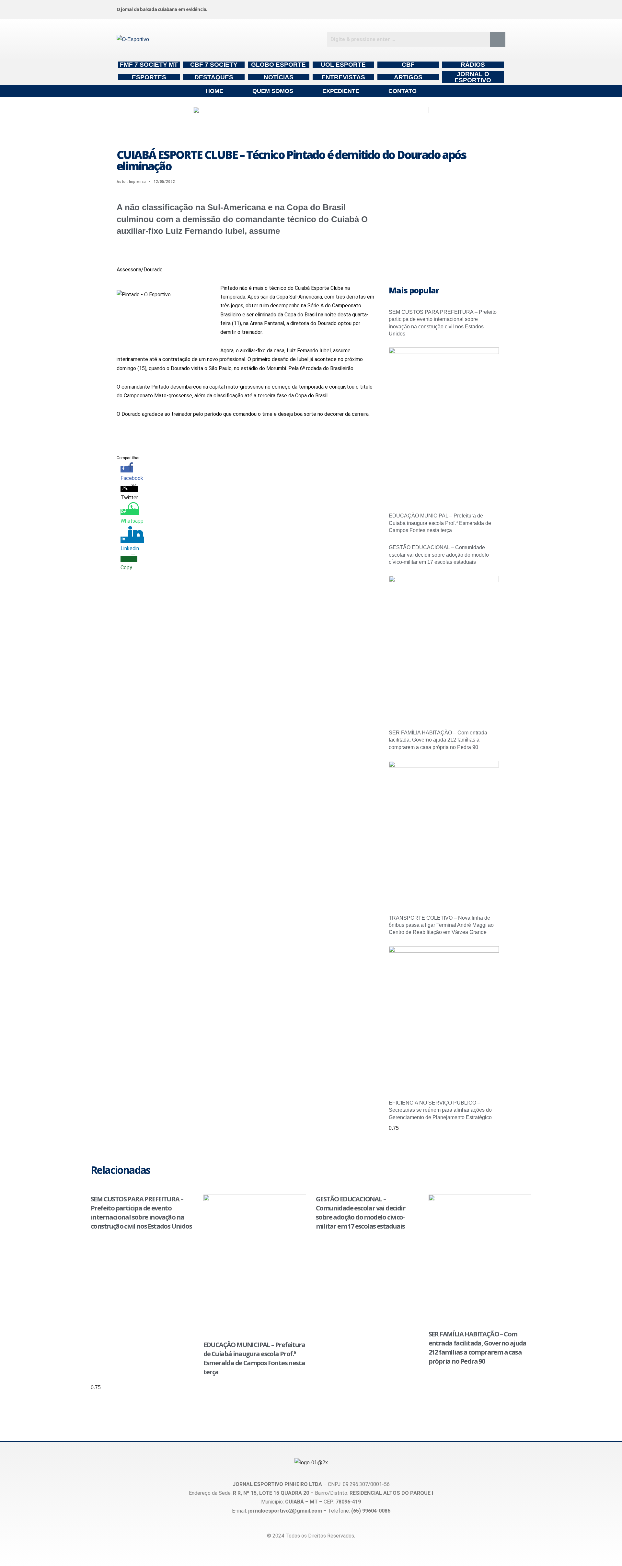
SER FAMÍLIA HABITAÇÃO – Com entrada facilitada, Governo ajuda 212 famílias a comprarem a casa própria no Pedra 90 (438, 740)
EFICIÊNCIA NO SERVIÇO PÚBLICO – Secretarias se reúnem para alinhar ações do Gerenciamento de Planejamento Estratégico (440, 1110)
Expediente (340, 91)
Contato (402, 91)
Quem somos (272, 91)
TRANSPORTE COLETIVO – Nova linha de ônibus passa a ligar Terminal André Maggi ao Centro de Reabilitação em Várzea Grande (441, 925)
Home (214, 91)
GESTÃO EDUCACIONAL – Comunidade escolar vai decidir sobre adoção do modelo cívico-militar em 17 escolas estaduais (439, 555)
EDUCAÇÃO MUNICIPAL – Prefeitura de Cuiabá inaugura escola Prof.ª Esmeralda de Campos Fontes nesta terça (440, 523)
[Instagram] (349, 8)
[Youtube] (448, 8)
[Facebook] (399, 8)
